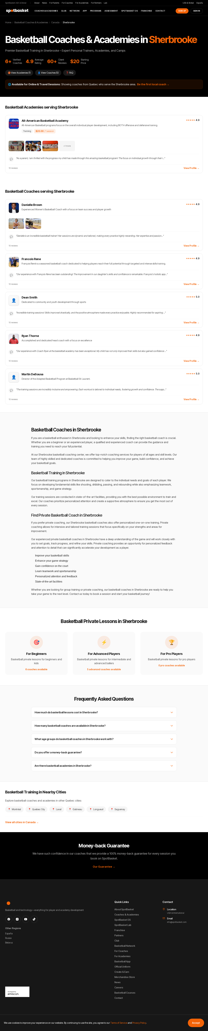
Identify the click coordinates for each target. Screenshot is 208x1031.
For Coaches (67, 3)
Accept (196, 1022)
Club (63, 11)
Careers (118, 987)
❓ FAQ (69, 72)
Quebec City (36, 809)
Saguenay (117, 809)
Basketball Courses (124, 992)
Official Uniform (122, 966)
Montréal (14, 809)
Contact (160, 11)
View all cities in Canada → (22, 822)
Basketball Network (124, 945)
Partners (119, 935)
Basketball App (122, 961)
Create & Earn (121, 971)
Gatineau (75, 809)
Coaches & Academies (46, 11)
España (199, 3)
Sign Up (182, 11)
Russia (8, 938)
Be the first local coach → (153, 84)
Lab (105, 3)
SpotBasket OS (129, 11)
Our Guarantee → (104, 866)
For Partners (96, 3)
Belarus (9, 942)
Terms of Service (118, 1022)
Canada (55, 22)
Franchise (146, 11)
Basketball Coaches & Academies (31, 22)
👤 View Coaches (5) (48, 72)
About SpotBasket (124, 909)
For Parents (54, 3)
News (44, 3)
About (36, 3)
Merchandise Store (124, 977)
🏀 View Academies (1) (19, 72)
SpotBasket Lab (122, 925)
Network (75, 11)
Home (8, 22)
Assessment (111, 11)
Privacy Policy (139, 1022)
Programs (95, 11)
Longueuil (96, 809)
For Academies (81, 3)
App (85, 11)
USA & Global (188, 3)
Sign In (196, 11)
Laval (56, 809)
